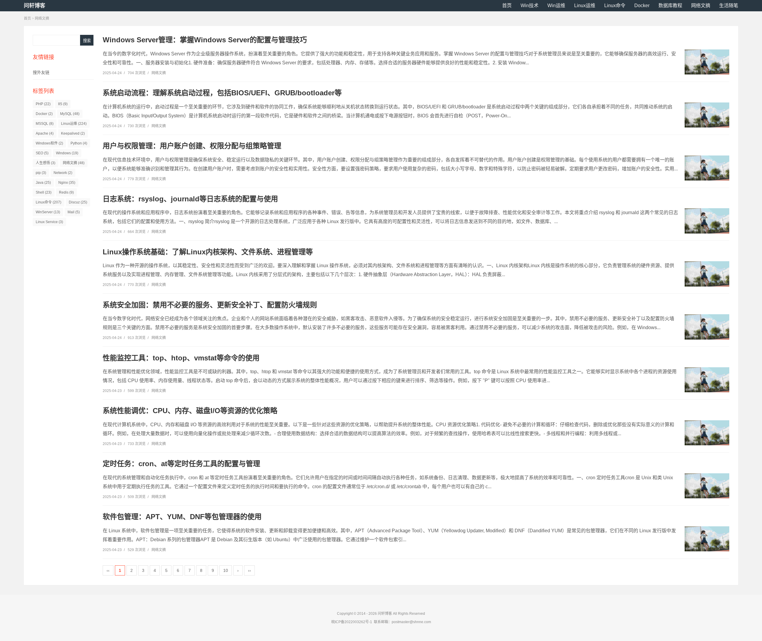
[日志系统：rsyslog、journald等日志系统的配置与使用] (707, 220)
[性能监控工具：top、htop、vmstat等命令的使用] (707, 379)
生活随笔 (728, 5)
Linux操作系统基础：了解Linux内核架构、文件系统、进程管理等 (208, 252)
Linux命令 (614, 5)
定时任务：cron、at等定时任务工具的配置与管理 (181, 464)
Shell (43, 192)
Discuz (78, 202)
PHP (43, 104)
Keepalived (73, 133)
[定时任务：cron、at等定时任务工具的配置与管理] (707, 485)
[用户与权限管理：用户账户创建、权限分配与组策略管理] (707, 168)
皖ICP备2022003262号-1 (351, 622)
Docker (641, 5)
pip (41, 173)
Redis (66, 192)
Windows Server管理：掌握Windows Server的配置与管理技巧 (205, 40)
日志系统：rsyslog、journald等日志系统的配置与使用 (190, 199)
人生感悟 (45, 163)
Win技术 (529, 5)
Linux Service (49, 222)
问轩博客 (34, 6)
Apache (45, 133)
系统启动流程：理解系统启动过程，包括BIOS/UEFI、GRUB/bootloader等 (222, 93)
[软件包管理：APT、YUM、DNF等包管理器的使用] (707, 538)
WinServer (48, 212)
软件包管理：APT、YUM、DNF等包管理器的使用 (182, 517)
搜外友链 (41, 72)
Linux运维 (584, 5)
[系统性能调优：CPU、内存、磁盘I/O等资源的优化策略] (707, 432)
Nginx (66, 183)
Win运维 (556, 5)
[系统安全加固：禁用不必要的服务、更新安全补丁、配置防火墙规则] (707, 326)
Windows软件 (49, 143)
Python (79, 143)
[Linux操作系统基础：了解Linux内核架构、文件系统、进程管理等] (707, 273)
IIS (63, 104)
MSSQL (45, 124)
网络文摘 (700, 5)
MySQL (69, 114)
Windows (67, 153)
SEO (42, 153)
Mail (74, 212)
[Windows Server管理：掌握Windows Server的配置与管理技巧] (707, 61)
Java (43, 183)
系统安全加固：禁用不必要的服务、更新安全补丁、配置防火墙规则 (210, 305)
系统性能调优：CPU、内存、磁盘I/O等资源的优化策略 (190, 411)
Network (63, 173)
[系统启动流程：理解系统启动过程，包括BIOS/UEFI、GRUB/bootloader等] (707, 114)
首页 (507, 5)
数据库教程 (670, 5)
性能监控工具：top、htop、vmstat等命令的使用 (181, 358)
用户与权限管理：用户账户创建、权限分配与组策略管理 (192, 146)
